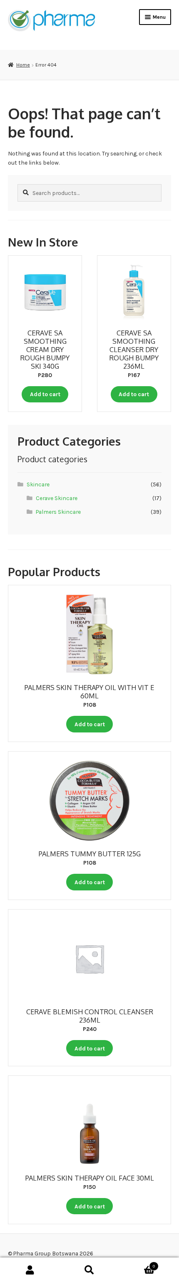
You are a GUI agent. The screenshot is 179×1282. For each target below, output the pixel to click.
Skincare (38, 484)
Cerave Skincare (56, 498)
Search (89, 1270)
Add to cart (45, 394)
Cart (137, 1264)
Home (23, 65)
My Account (30, 1270)
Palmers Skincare (58, 511)
